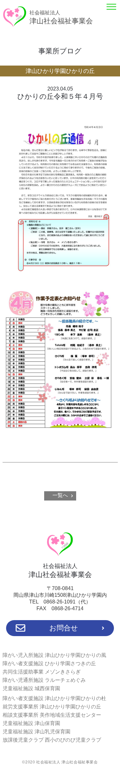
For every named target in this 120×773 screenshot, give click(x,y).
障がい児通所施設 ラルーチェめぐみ (44, 680)
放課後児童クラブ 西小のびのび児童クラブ (52, 740)
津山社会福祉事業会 (61, 17)
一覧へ (60, 495)
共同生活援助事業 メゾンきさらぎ (42, 671)
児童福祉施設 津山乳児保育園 (36, 731)
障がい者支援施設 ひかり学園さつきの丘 (49, 663)
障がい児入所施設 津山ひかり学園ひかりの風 (54, 655)
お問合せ (63, 628)
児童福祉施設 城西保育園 (31, 688)
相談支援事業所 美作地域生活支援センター (52, 715)
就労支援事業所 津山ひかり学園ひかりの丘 (52, 706)
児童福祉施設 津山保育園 (31, 723)
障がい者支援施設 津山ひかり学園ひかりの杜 (54, 698)
